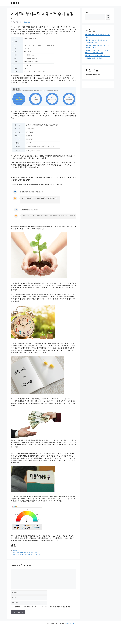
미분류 (15, 550)
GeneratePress (69, 623)
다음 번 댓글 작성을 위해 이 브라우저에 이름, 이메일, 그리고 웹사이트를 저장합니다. (41, 607)
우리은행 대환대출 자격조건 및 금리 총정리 (25, 552)
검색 (86, 12)
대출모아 (15, 3)
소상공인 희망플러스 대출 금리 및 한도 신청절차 (26, 554)
